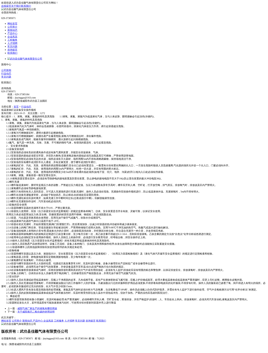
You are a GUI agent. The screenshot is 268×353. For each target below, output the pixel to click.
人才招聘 (12, 43)
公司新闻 (6, 70)
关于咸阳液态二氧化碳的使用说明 (36, 311)
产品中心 (12, 33)
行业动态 (6, 73)
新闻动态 (12, 30)
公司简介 (12, 27)
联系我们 (26, 6)
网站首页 (12, 23)
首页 (16, 106)
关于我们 (16, 6)
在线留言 (6, 6)
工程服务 (12, 40)
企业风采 (12, 36)
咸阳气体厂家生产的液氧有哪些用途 (37, 308)
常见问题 (12, 46)
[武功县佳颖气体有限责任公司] (24, 58)
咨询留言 (12, 49)
